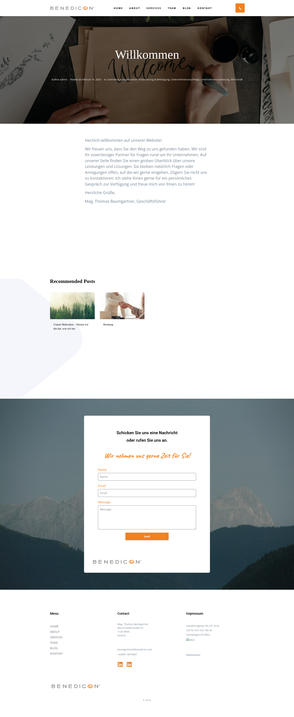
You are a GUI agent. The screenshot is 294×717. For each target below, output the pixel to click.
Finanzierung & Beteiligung (154, 79)
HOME (118, 8)
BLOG (187, 8)
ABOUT (134, 8)
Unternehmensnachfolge (185, 79)
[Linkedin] (120, 664)
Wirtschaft (237, 79)
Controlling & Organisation (122, 79)
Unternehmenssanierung (215, 79)
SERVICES (153, 8)
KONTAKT (205, 8)
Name (102, 470)
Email (102, 486)
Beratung (108, 324)
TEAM (172, 8)
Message (104, 502)
